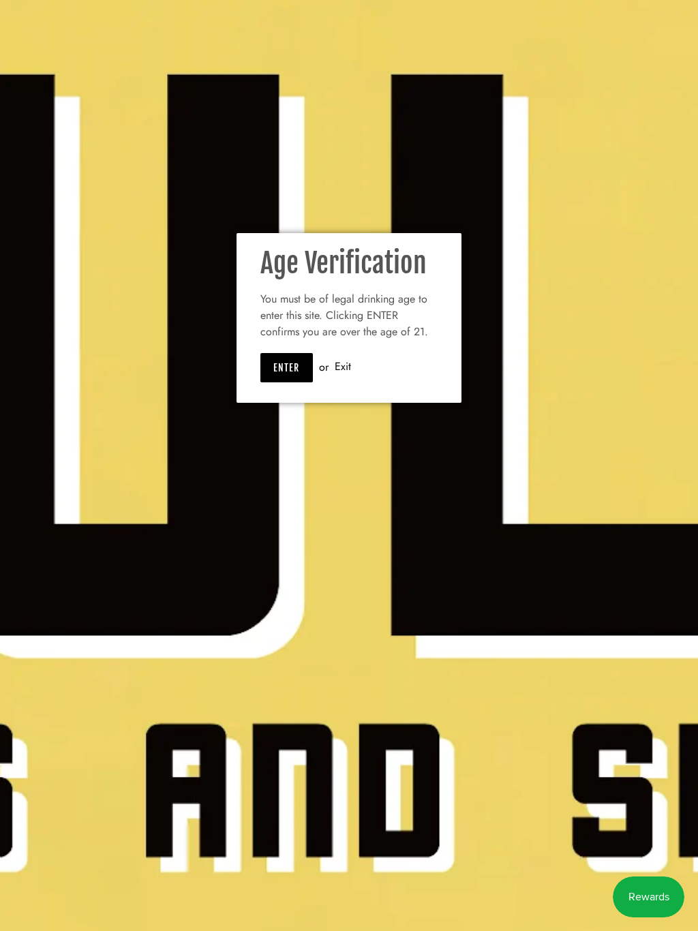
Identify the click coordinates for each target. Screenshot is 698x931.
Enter (286, 367)
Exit (343, 367)
